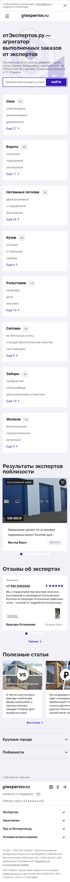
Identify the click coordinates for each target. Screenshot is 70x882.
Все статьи (33, 722)
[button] (21, 554)
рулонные (13, 440)
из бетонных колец (20, 335)
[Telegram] (64, 787)
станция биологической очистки (29, 342)
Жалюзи (13, 419)
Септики (13, 328)
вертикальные (16, 426)
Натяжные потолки (22, 192)
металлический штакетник (25, 394)
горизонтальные (18, 433)
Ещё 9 (10, 265)
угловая (12, 245)
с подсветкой (15, 206)
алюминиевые (16, 115)
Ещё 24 (11, 219)
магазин (12, 303)
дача (9, 297)
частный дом (15, 349)
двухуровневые (17, 199)
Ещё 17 (11, 174)
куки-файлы (43, 4)
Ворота (12, 147)
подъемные (14, 160)
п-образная (14, 251)
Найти (56, 82)
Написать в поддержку (18, 794)
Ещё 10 (11, 310)
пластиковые (15, 108)
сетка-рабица (15, 387)
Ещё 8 (10, 355)
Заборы (12, 374)
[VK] (51, 787)
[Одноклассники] (58, 787)
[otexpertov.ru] (35, 16)
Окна (10, 101)
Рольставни (16, 283)
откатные (13, 154)
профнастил (15, 381)
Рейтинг (34, 641)
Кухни (11, 237)
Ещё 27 (11, 128)
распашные (14, 167)
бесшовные (14, 212)
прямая (11, 258)
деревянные (15, 122)
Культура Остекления (20, 624)
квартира (13, 290)
